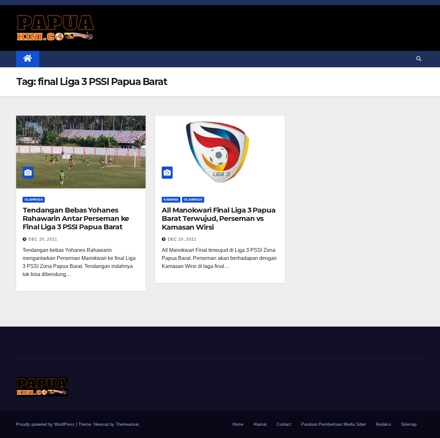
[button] (418, 59)
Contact (284, 424)
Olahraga (33, 199)
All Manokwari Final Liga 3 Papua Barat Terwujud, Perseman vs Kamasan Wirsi (218, 219)
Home (238, 424)
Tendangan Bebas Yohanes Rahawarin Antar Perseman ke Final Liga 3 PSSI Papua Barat (76, 219)
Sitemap (408, 424)
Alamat (260, 424)
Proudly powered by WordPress (46, 424)
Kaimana (171, 199)
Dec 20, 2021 (43, 239)
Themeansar (127, 424)
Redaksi (383, 424)
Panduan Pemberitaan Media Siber (333, 424)
